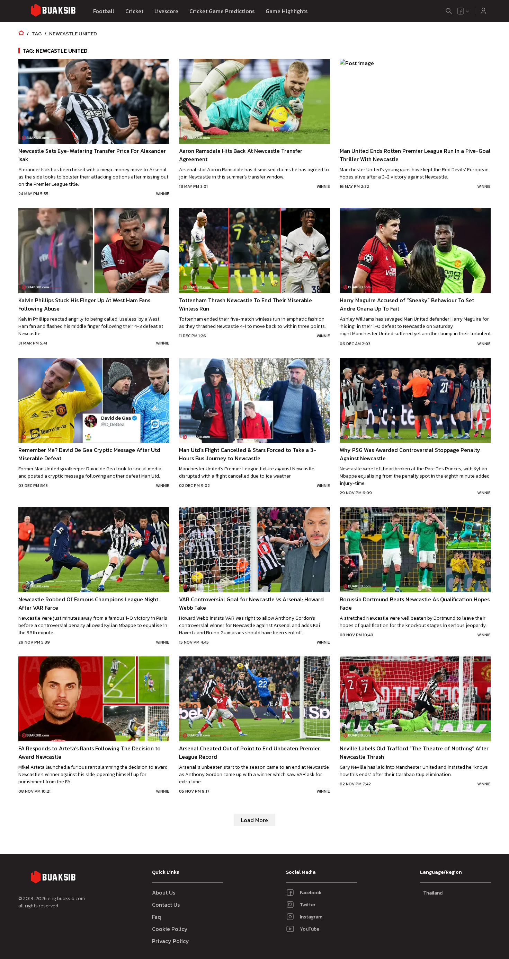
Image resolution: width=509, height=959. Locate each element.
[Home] (21, 33)
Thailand (433, 893)
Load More (254, 820)
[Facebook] (460, 11)
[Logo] (53, 11)
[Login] (483, 11)
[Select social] (463, 11)
